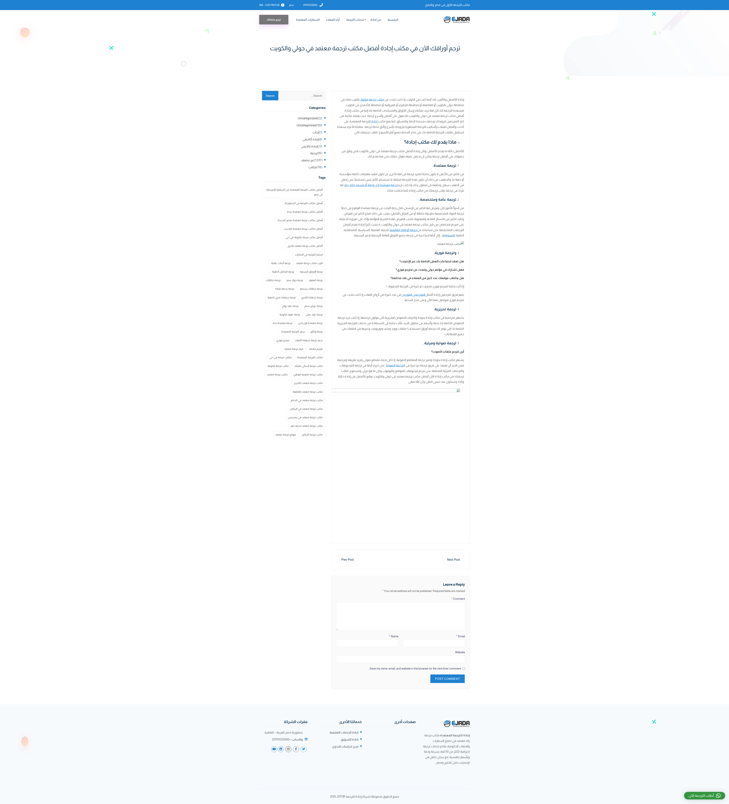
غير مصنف (307, 160)
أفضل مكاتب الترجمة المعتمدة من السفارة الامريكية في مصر (294, 192)
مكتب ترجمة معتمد (277, 374)
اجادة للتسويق (349, 739)
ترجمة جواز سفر (294, 280)
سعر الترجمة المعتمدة (293, 331)
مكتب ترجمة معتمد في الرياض (306, 408)
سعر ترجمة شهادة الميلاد (309, 340)
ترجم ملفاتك (274, 19)
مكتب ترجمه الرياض (312, 434)
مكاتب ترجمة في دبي (280, 357)
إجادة (374, 121)
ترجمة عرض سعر (313, 305)
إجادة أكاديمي (310, 139)
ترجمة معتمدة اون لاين (310, 323)
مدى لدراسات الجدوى (345, 746)
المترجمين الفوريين (413, 294)
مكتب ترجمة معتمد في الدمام (307, 400)
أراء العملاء (333, 19)
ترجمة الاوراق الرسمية (311, 271)
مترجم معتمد (316, 348)
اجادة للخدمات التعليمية (344, 732)
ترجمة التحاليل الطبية (283, 271)
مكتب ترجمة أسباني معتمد (308, 365)
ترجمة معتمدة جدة (282, 323)
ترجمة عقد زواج (290, 305)
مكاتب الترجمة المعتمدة (310, 357)
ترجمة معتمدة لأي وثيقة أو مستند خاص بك (371, 185)
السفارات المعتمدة (308, 19)
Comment (458, 598)
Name (393, 636)
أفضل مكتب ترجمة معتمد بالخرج (305, 245)
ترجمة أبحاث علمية (280, 263)
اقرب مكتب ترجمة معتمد (309, 263)
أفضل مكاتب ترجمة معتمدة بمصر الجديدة (300, 220)
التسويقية (448, 235)
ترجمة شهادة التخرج (312, 297)
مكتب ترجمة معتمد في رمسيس (305, 417)
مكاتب (312, 167)
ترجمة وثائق (316, 331)
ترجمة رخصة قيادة (284, 288)
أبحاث (315, 132)
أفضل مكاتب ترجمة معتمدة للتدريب (303, 228)
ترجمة (313, 153)
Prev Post (347, 559)
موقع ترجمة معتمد (285, 434)
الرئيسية (393, 19)
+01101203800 (310, 4)
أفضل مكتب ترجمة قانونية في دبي (304, 237)
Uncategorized (307, 118)
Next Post (453, 559)
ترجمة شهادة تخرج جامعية (281, 297)
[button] (704, 795)
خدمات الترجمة (355, 19)
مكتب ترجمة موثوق (372, 99)
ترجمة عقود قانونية (289, 314)
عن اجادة (375, 19)
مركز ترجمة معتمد (293, 348)
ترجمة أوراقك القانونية (403, 230)
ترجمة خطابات (273, 280)
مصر (291, 4)
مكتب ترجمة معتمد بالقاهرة (308, 391)
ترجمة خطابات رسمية (311, 288)
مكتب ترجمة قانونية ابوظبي (308, 374)
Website (460, 652)
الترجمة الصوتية (395, 365)
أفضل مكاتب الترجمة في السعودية (304, 203)
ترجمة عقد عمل (314, 314)
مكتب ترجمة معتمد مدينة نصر (306, 425)
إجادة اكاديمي (309, 146)
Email (460, 636)
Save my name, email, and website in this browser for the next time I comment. (415, 668)
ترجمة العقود (316, 280)
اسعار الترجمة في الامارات (309, 254)
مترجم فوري (282, 340)
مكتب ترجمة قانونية (278, 365)
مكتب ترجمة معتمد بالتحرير (308, 382)
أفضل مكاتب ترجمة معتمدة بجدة (305, 211)
